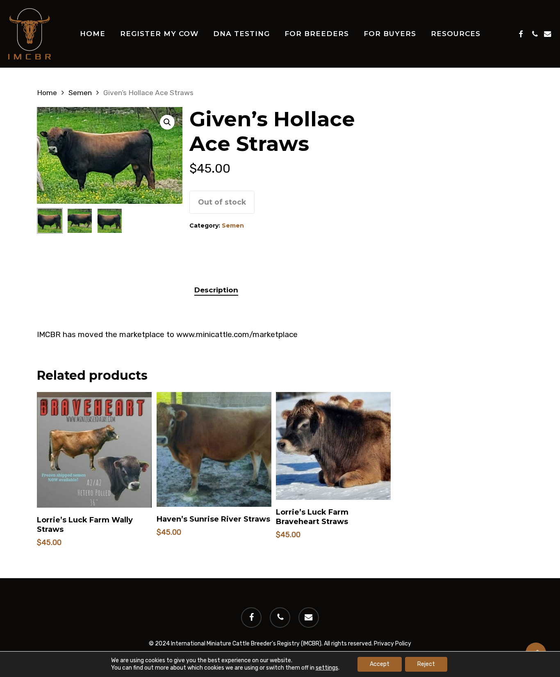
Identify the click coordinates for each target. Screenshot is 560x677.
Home (47, 93)
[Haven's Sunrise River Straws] (214, 449)
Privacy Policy (392, 643)
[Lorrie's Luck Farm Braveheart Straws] (333, 446)
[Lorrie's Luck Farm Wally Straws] (94, 450)
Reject (426, 664)
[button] (167, 122)
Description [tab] (216, 290)
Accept (379, 664)
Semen (80, 93)
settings (327, 667)
